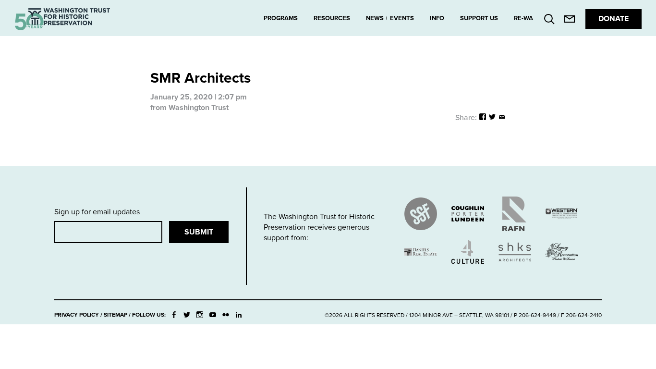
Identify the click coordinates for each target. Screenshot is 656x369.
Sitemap (115, 314)
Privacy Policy (76, 314)
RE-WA (523, 18)
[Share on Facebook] (482, 118)
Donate (613, 19)
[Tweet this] (492, 118)
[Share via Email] (502, 118)
